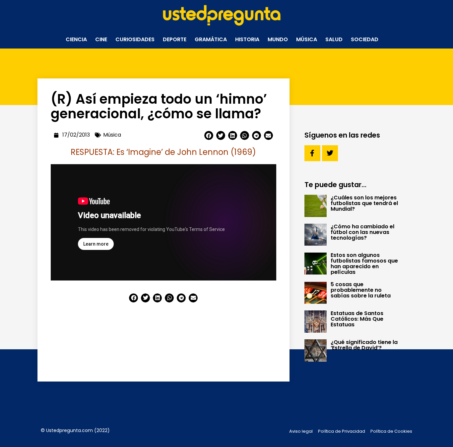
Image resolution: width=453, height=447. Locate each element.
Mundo (278, 39)
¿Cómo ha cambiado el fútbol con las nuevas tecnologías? (362, 232)
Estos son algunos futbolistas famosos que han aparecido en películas (364, 263)
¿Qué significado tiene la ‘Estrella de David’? (364, 345)
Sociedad (364, 39)
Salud (334, 39)
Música (306, 39)
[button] (208, 135)
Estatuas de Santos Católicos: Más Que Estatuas (357, 318)
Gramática (211, 39)
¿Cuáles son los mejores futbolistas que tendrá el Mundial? (364, 203)
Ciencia (76, 39)
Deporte (174, 39)
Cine (101, 39)
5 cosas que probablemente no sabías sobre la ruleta (361, 289)
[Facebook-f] (312, 153)
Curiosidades (135, 39)
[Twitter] (330, 153)
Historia (247, 39)
